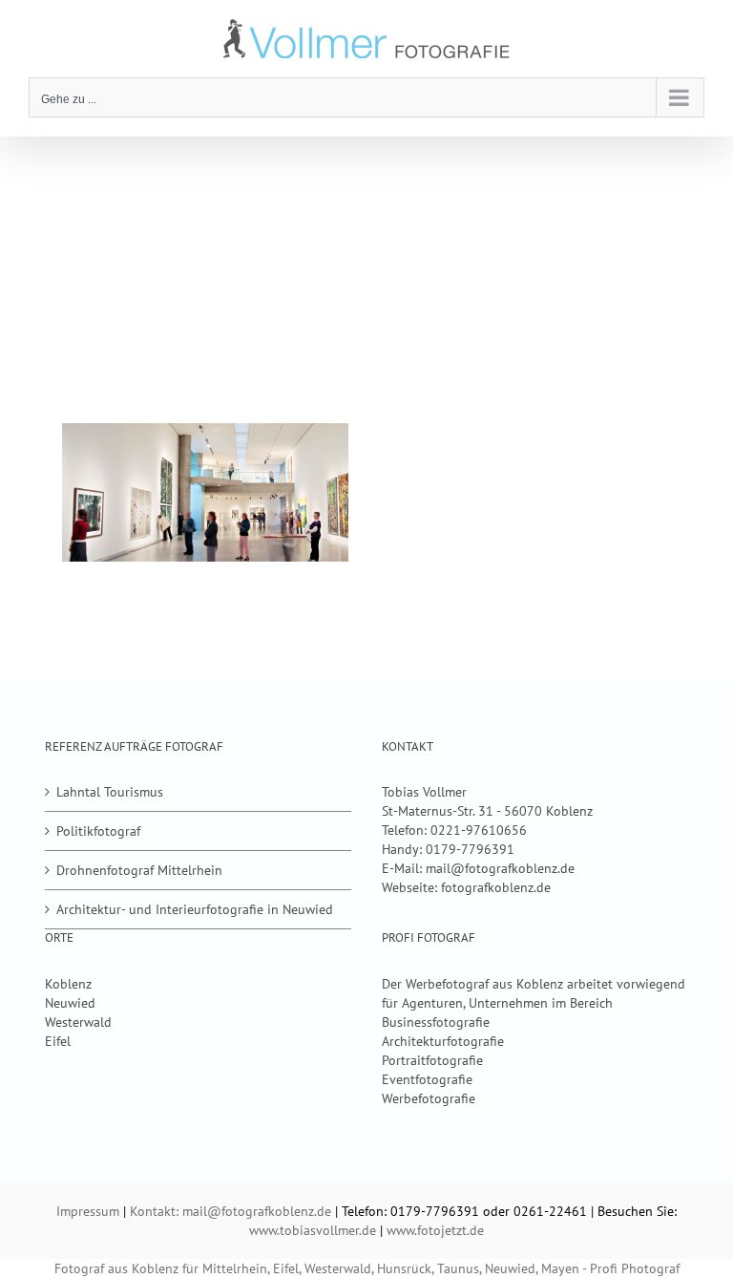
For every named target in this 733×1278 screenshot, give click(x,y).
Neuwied (70, 1003)
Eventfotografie (427, 1079)
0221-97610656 (478, 830)
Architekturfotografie (443, 1041)
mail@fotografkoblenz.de (500, 868)
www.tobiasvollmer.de (312, 1230)
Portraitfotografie (432, 1060)
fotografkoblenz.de (496, 887)
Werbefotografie (428, 1098)
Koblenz (68, 983)
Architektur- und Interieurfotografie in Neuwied (194, 909)
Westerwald (78, 1022)
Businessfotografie (436, 1022)
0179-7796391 (470, 849)
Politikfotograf (98, 831)
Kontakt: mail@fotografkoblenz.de (230, 1211)
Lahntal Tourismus (109, 791)
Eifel (58, 1041)
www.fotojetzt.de (435, 1230)
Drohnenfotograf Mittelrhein (139, 870)
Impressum (87, 1211)
